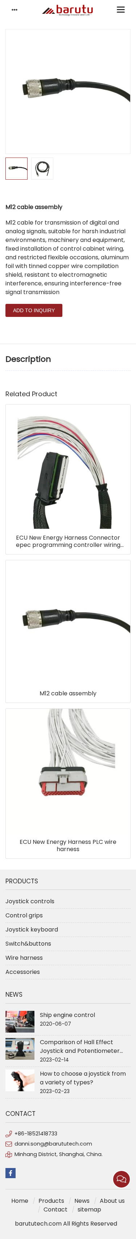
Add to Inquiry (34, 310)
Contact (55, 1209)
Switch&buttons (28, 943)
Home (19, 1201)
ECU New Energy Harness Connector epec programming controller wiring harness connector (68, 541)
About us (112, 1201)
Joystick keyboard (31, 929)
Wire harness (24, 958)
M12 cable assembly (68, 693)
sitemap (89, 1209)
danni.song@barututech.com (53, 1143)
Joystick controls (29, 901)
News (82, 1201)
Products (51, 1201)
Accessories (22, 972)
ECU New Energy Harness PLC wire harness (68, 845)
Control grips (24, 915)
